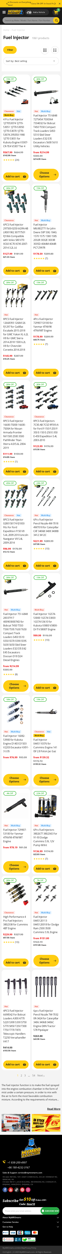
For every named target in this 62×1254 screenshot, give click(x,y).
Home (6, 30)
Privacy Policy (30, 1248)
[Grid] (45, 50)
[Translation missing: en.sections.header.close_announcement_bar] (59, 3)
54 (33, 1075)
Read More (53, 1109)
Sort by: (10, 61)
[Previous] (7, 3)
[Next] (54, 3)
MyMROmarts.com (10, 1248)
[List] (55, 50)
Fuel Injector (18, 30)
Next (40, 1075)
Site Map (21, 1248)
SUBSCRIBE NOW (52, 1211)
